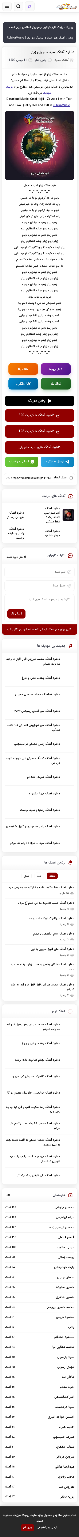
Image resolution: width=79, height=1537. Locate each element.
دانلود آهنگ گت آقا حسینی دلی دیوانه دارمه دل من (33, 760)
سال (26, 876)
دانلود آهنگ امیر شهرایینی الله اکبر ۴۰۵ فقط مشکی (52, 515)
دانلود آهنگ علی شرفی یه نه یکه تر (38, 1175)
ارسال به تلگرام (55, 461)
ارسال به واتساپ (19, 461)
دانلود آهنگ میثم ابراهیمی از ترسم (53, 934)
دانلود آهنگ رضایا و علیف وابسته (16, 533)
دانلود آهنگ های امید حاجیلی (39, 447)
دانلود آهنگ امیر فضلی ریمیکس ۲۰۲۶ (37, 711)
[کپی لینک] (71, 477)
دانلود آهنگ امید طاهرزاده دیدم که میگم (35, 843)
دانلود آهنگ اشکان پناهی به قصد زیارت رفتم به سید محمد (42, 966)
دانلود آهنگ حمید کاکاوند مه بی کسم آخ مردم (46, 903)
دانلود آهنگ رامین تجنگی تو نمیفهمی (37, 744)
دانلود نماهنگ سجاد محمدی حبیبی (37, 694)
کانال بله (56, 383)
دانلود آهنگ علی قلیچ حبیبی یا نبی (52, 949)
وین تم (27, 1527)
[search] (18, 6)
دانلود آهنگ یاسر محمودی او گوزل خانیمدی (33, 826)
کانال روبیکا (56, 369)
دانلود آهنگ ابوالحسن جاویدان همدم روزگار (33, 1093)
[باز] (7, 6)
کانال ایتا (23, 369)
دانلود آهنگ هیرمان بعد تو (15, 515)
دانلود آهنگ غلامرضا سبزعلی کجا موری (36, 1076)
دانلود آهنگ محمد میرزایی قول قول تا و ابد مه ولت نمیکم (33, 661)
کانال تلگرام (23, 383)
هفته (52, 876)
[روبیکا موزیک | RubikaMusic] (66, 6)
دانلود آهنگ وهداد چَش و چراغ (41, 678)
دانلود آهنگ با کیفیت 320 (36, 415)
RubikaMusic (61, 105)
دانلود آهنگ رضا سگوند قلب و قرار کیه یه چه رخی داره (41, 887)
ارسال (18, 614)
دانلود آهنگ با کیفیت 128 (36, 431)
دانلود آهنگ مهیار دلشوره (52, 533)
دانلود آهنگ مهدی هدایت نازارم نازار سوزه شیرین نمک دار (34, 1158)
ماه (39, 876)
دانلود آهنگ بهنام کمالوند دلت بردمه (51, 918)
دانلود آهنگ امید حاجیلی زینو (52, 52)
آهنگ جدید (61, 60)
